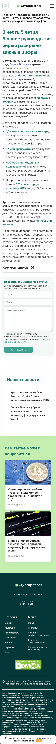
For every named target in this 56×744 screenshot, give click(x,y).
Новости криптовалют (30, 14)
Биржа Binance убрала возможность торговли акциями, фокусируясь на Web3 (27, 413)
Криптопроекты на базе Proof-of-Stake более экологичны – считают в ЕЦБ (29, 396)
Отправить (18, 349)
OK (39, 741)
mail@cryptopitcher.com (28, 594)
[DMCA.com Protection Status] (28, 668)
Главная (7, 14)
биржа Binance (19, 64)
